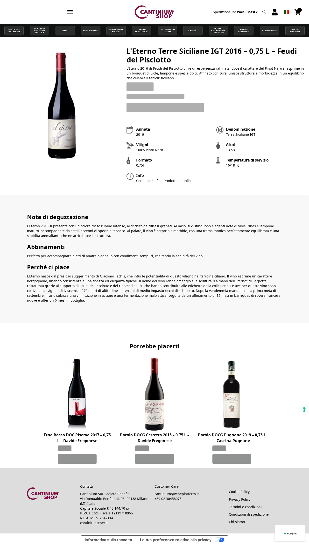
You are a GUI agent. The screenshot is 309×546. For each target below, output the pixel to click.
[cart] (297, 12)
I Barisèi (192, 30)
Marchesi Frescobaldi (141, 30)
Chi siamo (237, 521)
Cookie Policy (239, 491)
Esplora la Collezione (14, 30)
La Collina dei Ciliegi (167, 30)
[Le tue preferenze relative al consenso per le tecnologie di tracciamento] (304, 409)
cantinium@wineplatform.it (176, 494)
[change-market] (236, 12)
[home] (155, 12)
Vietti (65, 30)
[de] (287, 5)
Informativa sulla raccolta (108, 539)
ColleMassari (269, 30)
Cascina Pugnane (295, 30)
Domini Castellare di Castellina (218, 30)
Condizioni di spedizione (249, 514)
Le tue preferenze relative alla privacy (175, 539)
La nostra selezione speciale (39, 30)
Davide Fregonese (243, 30)
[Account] (274, 12)
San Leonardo (90, 30)
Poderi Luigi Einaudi (116, 30)
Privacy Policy (239, 499)
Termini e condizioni (245, 507)
